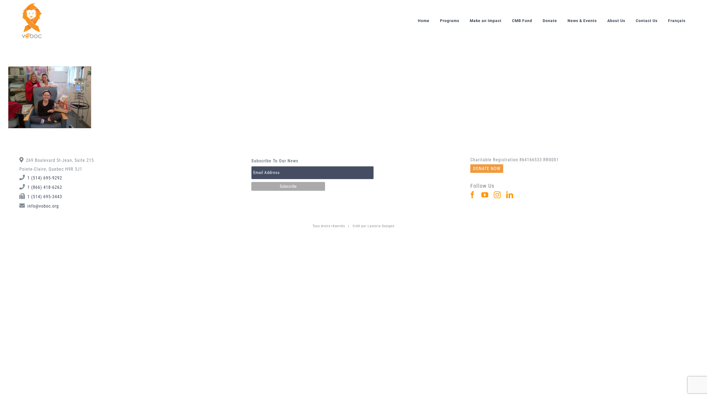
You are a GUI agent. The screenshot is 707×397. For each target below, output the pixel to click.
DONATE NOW (486, 168)
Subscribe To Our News (274, 160)
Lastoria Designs (381, 226)
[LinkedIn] (509, 194)
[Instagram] (497, 194)
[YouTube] (485, 194)
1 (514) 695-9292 (44, 178)
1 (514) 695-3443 (44, 196)
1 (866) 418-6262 (44, 187)
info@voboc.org (43, 206)
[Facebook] (472, 194)
